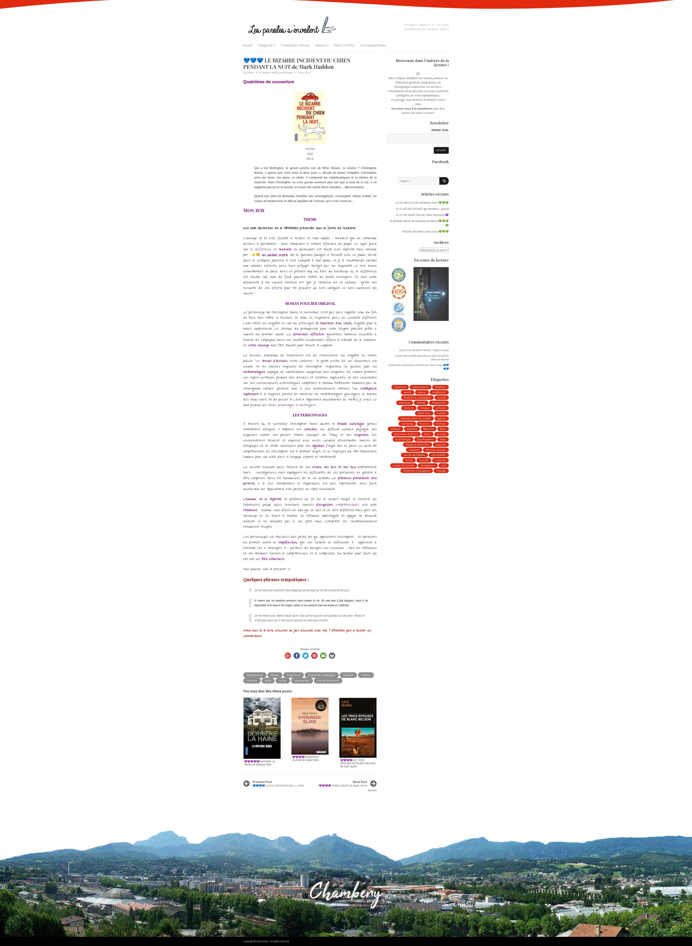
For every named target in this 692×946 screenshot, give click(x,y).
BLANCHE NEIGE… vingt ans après (431, 350)
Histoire (425, 423)
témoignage (302, 680)
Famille (365, 675)
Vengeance (428, 465)
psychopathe (425, 439)
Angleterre (293, 675)
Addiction (400, 387)
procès (441, 434)
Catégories (265, 45)
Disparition (439, 402)
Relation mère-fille (417, 444)
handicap (407, 423)
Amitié (275, 675)
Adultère (440, 387)
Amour (422, 392)
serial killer (439, 455)
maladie (412, 428)
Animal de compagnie (321, 675)
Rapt (443, 439)
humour (441, 423)
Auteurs (320, 45)
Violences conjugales (416, 470)
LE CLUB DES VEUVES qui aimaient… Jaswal (422, 208)
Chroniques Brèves (373, 45)
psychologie (286, 72)
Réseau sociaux (436, 449)
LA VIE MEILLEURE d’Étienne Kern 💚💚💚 (422, 202)
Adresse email (440, 130)
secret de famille (414, 455)
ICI (289, 569)
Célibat (421, 402)
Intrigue (395, 428)
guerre (441, 418)
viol (443, 465)
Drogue (424, 408)
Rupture (441, 444)
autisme (348, 675)
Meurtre (428, 428)
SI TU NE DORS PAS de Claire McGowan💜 (422, 215)
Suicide (424, 460)
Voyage (441, 470)
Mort (268, 680)
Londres (252, 680)
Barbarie (404, 402)
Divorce (409, 408)
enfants (441, 408)
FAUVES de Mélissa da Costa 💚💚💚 (425, 231)
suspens (440, 460)
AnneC (251, 72)
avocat (441, 397)
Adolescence (255, 675)
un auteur (269, 255)
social (283, 680)
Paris (427, 434)
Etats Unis (424, 413)
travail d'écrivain (328, 680)
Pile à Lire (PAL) (344, 45)
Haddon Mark (269, 72)
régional (414, 449)
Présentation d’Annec (295, 45)
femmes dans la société (416, 418)
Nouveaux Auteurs (406, 434)
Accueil (247, 45)
